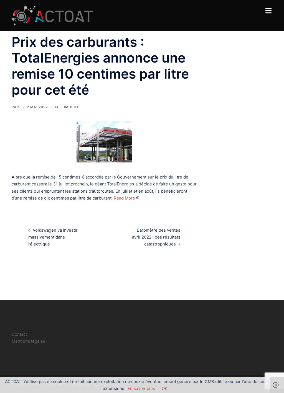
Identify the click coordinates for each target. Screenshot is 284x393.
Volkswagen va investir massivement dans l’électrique (53, 237)
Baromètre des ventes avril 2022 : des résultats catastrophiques (156, 237)
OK (165, 388)
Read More (124, 198)
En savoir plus (141, 388)
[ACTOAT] (52, 15)
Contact (19, 334)
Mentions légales (28, 341)
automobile (66, 107)
